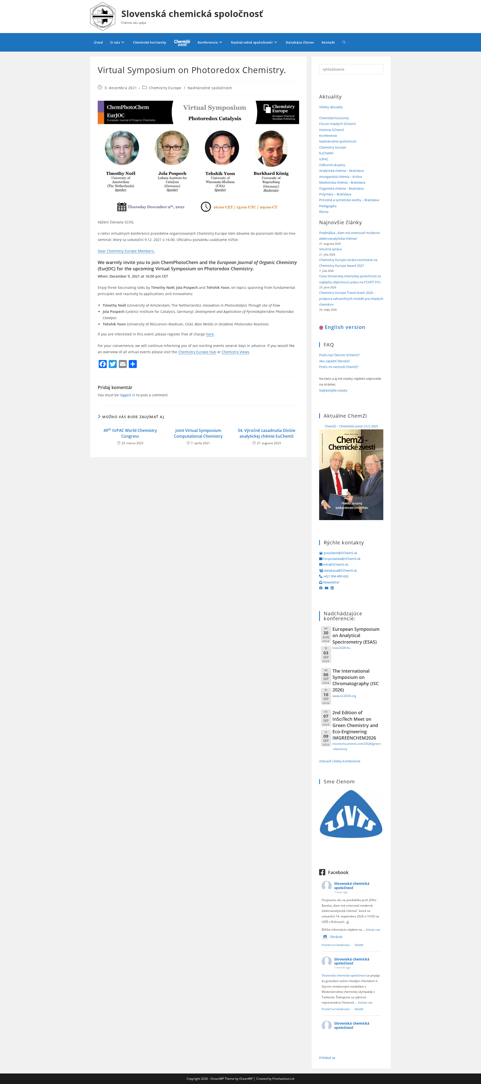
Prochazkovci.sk (283, 1078)
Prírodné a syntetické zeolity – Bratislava (349, 200)
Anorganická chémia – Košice (340, 176)
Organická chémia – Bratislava (341, 188)
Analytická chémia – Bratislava (341, 170)
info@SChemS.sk (335, 564)
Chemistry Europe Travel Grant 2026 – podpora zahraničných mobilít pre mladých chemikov (351, 298)
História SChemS (331, 130)
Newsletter (330, 582)
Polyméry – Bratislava (335, 194)
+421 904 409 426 (335, 576)
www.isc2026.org (344, 696)
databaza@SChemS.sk (340, 570)
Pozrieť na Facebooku (336, 945)
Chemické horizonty (334, 118)
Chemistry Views (235, 351)
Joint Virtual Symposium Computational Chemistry (198, 433)
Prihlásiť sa (327, 1057)
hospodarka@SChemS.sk (341, 558)
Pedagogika (327, 206)
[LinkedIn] (332, 588)
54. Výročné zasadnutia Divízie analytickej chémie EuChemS (266, 433)
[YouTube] (326, 588)
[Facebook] (320, 588)
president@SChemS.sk (340, 553)
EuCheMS (326, 153)
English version (344, 327)
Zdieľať (358, 945)
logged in (127, 395)
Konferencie (328, 135)
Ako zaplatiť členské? (334, 361)
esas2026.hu (341, 648)
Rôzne (323, 211)
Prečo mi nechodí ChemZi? (338, 367)
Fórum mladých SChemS (337, 124)
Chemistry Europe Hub (197, 351)
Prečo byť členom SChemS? (339, 355)
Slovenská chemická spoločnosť (192, 14)
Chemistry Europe (165, 87)
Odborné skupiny (332, 165)
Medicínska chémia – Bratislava (342, 182)
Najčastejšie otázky (333, 390)
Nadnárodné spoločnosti (210, 87)
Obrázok (336, 936)
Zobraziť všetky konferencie (339, 761)
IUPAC (323, 159)
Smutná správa (330, 249)
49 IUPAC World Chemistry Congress (130, 433)
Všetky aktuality (331, 107)
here (210, 334)
